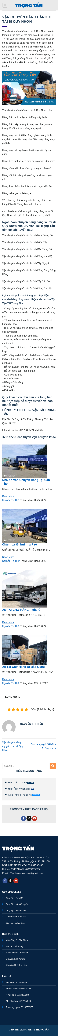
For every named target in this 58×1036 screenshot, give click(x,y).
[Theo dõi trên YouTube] (34, 818)
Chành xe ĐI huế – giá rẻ (19, 544)
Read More (8, 496)
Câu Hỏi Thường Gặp (15, 923)
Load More (12, 697)
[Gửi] (53, 766)
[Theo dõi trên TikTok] (29, 818)
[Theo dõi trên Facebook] (23, 818)
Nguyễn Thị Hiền (11, 500)
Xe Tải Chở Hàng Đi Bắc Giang (24, 666)
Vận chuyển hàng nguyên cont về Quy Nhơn (12, 746)
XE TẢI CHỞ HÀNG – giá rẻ (21, 609)
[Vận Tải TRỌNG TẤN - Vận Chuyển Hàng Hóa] (29, 5)
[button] (5, 5)
